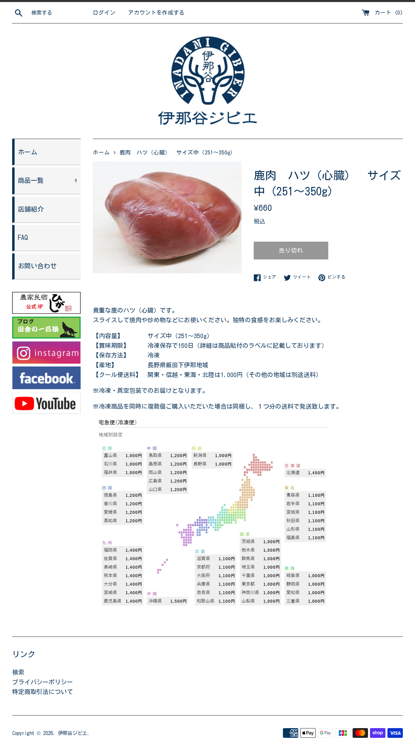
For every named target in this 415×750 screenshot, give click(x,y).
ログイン (104, 12)
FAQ (23, 237)
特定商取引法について (42, 692)
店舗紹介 (31, 209)
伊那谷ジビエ (72, 733)
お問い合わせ (37, 266)
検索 (18, 672)
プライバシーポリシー (42, 682)
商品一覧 (48, 180)
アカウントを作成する (156, 12)
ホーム (27, 152)
